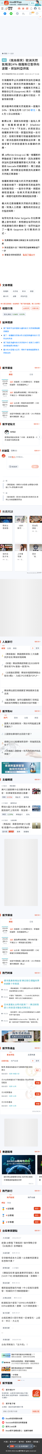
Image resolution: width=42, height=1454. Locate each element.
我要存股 (35, 308)
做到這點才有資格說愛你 (5, 555)
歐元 (33, 110)
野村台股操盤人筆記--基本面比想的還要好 (6, 526)
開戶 (38, 1070)
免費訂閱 (35, 1411)
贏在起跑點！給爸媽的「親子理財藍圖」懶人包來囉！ (22, 304)
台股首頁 (26, 308)
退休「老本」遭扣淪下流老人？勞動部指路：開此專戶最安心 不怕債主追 (35, 555)
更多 (37, 648)
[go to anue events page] (31, 8)
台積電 (11, 1215)
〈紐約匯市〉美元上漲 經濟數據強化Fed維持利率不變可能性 (20, 526)
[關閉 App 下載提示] (2, 3)
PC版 (6, 1441)
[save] (30, 13)
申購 (38, 1082)
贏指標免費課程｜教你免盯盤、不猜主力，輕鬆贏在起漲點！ (24, 394)
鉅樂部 (28, 1441)
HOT (11, 382)
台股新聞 (14, 820)
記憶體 (11, 1208)
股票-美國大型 (14, 1074)
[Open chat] (37, 13)
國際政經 (14, 803)
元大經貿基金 (6, 1092)
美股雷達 (13, 786)
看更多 (37, 367)
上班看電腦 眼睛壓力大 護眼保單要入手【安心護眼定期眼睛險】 (20, 555)
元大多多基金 (6, 1102)
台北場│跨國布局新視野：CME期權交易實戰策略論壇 (24, 404)
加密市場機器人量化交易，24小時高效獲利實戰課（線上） (25, 415)
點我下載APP (29, 254)
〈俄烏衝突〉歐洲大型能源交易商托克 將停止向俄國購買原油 (22, 498)
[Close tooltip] (35, 19)
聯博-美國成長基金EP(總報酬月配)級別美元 (16, 1068)
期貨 (5, 53)
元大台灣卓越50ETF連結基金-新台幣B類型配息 (17, 1081)
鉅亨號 (21, 1441)
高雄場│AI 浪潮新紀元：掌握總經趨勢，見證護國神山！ (24, 383)
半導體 (11, 1221)
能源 (12, 53)
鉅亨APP (13, 1441)
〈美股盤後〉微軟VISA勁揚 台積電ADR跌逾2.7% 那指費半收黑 (22, 486)
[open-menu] (2, 8)
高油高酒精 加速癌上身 (35, 526)
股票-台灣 (12, 1086)
